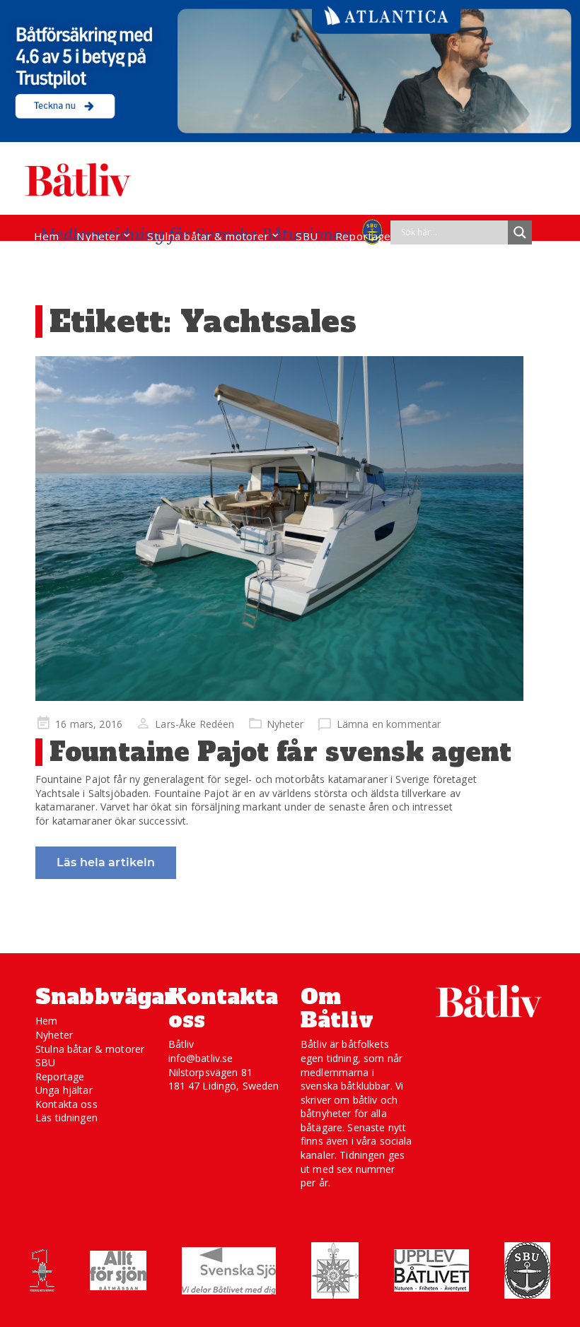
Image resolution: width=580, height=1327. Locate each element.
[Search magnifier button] (520, 232)
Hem (46, 236)
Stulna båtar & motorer (208, 236)
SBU (306, 236)
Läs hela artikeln (106, 862)
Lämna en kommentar (389, 724)
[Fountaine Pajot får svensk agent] (279, 528)
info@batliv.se (200, 1058)
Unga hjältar (64, 1090)
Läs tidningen (66, 1117)
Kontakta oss (66, 1104)
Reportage (362, 236)
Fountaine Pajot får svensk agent (280, 752)
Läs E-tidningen (75, 263)
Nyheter (98, 236)
